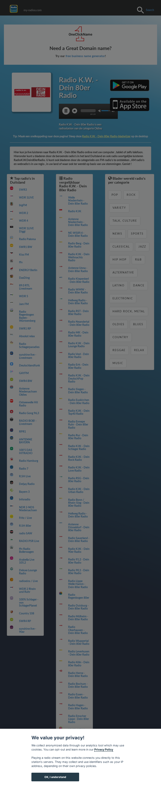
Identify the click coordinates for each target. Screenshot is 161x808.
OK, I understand (55, 777)
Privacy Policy (103, 749)
